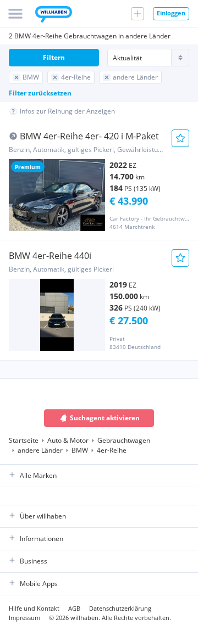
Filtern (54, 57)
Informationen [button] (41, 538)
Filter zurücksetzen (40, 93)
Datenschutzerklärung (120, 608)
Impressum (24, 617)
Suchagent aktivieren (105, 417)
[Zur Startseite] (53, 15)
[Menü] (15, 14)
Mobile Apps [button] (39, 583)
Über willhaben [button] (43, 516)
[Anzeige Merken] (180, 138)
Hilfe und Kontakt (34, 608)
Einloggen (171, 13)
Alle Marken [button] (38, 475)
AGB (74, 608)
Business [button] (33, 561)
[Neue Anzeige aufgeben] (137, 13)
